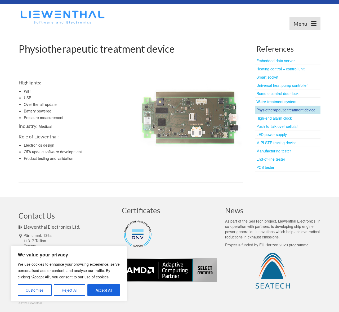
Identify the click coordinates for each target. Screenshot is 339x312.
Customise (34, 290)
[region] (69, 273)
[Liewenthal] (66, 17)
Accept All (104, 290)
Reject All (69, 290)
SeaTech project (262, 221)
